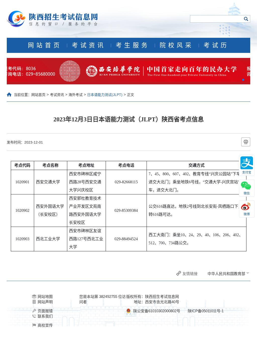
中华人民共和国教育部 (226, 273)
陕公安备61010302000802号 (156, 311)
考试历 (216, 45)
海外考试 (76, 95)
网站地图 (45, 296)
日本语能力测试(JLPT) (104, 95)
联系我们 (45, 316)
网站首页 (45, 45)
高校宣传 (45, 325)
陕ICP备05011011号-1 (206, 311)
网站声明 (45, 302)
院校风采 (177, 45)
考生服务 (133, 45)
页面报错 (45, 311)
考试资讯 (89, 45)
